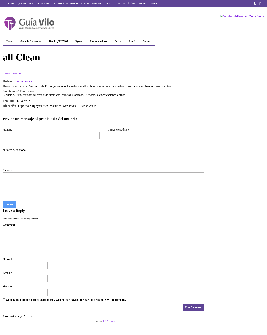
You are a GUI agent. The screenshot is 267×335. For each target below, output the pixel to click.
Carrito (109, 4)
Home (11, 4)
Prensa (142, 4)
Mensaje (7, 170)
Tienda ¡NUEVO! (58, 41)
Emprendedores (98, 41)
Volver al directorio (13, 74)
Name (6, 259)
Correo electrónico (118, 129)
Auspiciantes (43, 4)
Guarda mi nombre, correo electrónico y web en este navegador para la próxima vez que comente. (66, 299)
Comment (9, 224)
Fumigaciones (23, 81)
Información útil (126, 4)
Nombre (7, 129)
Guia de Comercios (91, 4)
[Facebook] (260, 3)
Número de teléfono (14, 149)
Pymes (78, 41)
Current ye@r (14, 316)
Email (6, 272)
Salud (132, 41)
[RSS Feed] (255, 3)
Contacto (155, 4)
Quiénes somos (25, 4)
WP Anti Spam (109, 321)
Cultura (147, 41)
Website (7, 286)
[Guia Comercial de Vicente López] (29, 31)
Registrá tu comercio (66, 4)
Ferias (118, 41)
